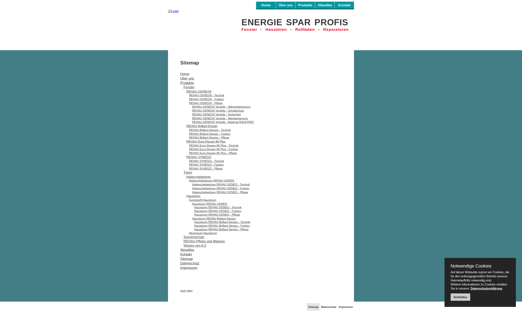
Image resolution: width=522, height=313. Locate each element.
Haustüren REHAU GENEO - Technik (218, 207)
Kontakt (344, 5)
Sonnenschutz (194, 237)
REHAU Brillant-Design (201, 126)
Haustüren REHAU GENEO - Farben (217, 211)
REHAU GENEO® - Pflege (206, 103)
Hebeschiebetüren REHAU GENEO (211, 180)
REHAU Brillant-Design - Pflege (209, 137)
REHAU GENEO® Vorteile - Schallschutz (218, 110)
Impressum (188, 268)
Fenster (189, 87)
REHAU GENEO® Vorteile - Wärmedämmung (221, 106)
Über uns (286, 5)
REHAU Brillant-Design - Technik (210, 130)
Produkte (305, 5)
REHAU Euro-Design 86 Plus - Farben (213, 149)
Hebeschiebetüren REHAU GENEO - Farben (220, 188)
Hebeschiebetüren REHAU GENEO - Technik (221, 184)
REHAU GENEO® (198, 91)
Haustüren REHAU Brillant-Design (214, 218)
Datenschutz (189, 263)
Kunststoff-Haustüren (202, 200)
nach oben (186, 290)
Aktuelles (325, 5)
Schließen (460, 297)
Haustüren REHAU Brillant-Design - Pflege (221, 229)
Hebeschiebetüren (198, 177)
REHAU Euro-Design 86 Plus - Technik (214, 145)
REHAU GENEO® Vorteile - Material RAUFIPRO (223, 122)
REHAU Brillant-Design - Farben (209, 133)
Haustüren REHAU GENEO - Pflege (217, 214)
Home (266, 5)
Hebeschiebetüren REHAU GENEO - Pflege (220, 192)
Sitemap (186, 259)
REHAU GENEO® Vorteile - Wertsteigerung (220, 118)
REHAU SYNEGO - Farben (206, 164)
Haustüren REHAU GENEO (209, 203)
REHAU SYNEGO (198, 157)
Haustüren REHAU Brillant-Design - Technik (222, 222)
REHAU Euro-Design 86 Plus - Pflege (213, 153)
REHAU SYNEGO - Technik (206, 161)
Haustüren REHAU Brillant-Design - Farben (222, 225)
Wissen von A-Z (195, 245)
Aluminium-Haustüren (203, 233)
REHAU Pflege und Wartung (204, 241)
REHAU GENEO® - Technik (206, 95)
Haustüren (193, 196)
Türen (188, 172)
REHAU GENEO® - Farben (206, 99)
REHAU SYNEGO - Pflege (205, 168)
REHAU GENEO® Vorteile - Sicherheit (216, 114)
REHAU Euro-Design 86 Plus (206, 141)
